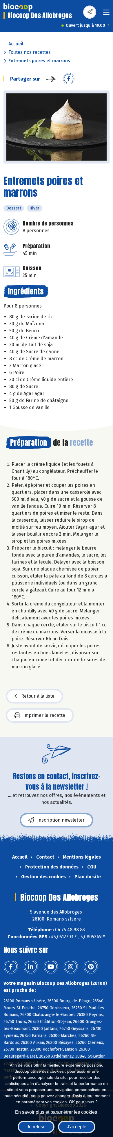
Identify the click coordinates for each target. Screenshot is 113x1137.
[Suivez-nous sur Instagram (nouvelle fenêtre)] (70, 967)
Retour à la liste (37, 696)
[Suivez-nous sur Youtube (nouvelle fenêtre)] (50, 967)
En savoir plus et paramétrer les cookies (56, 1112)
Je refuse (36, 1126)
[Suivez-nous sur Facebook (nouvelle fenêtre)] (10, 967)
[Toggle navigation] (106, 14)
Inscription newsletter (61, 820)
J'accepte (76, 1126)
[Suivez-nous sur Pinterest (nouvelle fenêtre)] (90, 967)
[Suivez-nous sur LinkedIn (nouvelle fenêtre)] (30, 967)
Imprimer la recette (44, 715)
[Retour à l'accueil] (17, 7)
